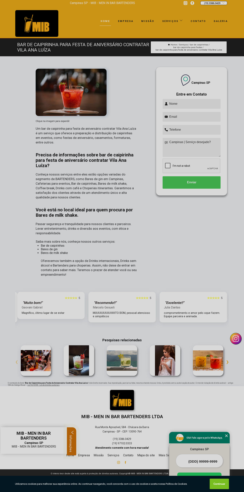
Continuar (219, 483)
